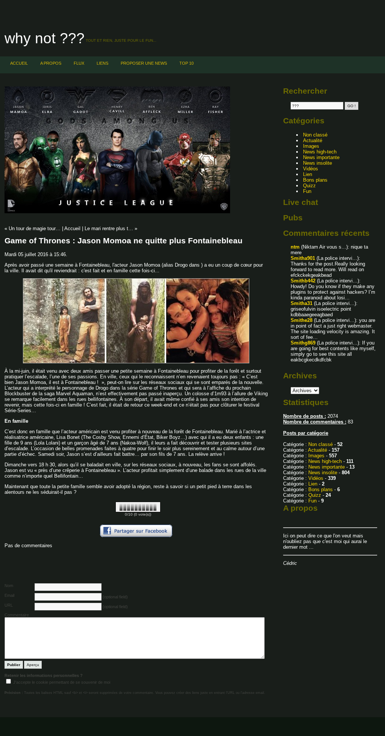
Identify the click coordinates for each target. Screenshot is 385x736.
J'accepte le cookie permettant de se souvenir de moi (61, 682)
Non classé (315, 135)
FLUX (79, 63)
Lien (307, 174)
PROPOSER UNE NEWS (144, 63)
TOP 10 (186, 63)
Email (9, 595)
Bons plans (315, 180)
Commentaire (17, 615)
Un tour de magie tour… (35, 228)
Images (311, 146)
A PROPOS (50, 63)
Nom (9, 585)
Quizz (309, 185)
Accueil (19, 63)
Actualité (312, 140)
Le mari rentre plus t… (109, 228)
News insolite (317, 163)
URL (9, 605)
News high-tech (319, 152)
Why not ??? (45, 38)
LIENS (102, 63)
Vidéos (310, 168)
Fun (307, 191)
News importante (321, 157)
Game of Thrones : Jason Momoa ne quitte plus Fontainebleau (124, 240)
